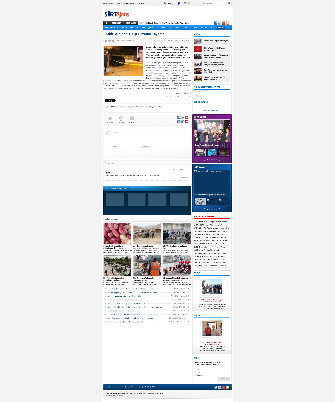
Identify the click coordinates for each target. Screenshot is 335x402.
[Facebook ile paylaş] (215, 23)
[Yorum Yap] (169, 41)
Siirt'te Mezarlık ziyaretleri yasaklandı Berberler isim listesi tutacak (134, 307)
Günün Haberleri (128, 3)
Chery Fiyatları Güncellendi (206, 250)
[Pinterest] (186, 121)
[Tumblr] (178, 121)
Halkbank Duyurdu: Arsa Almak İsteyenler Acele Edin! (167, 23)
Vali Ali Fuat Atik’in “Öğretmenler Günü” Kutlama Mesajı (216, 56)
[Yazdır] (176, 41)
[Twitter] (109, 41)
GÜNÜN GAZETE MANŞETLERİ (207, 87)
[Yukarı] (131, 120)
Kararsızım (200, 375)
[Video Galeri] (131, 23)
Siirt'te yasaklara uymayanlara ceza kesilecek (126, 303)
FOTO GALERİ (199, 167)
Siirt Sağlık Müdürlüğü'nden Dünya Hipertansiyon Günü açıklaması (214, 64)
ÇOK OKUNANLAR (201, 102)
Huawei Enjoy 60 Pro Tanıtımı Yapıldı (209, 247)
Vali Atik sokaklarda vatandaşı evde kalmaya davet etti (129, 314)
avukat (147, 107)
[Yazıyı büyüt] (187, 41)
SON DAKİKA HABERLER (204, 216)
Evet (198, 369)
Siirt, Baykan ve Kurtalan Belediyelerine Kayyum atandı (130, 318)
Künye (118, 3)
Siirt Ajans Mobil (144, 387)
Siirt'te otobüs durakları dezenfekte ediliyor (125, 296)
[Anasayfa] (106, 23)
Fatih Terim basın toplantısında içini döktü (215, 71)
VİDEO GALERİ (200, 117)
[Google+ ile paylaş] (223, 23)
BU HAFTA (211, 110)
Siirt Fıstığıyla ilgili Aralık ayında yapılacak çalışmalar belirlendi (133, 292)
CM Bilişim (119, 395)
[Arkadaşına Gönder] (172, 41)
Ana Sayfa (109, 387)
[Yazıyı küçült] (181, 41)
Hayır (199, 372)
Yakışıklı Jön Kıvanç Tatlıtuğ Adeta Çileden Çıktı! (214, 78)
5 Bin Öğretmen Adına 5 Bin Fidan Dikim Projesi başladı (130, 289)
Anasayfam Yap (108, 3)
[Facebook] (106, 41)
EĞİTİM (197, 273)
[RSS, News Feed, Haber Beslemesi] (227, 23)
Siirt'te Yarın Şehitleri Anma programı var (214, 49)
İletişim (119, 387)
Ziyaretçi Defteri (130, 387)
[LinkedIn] (182, 121)
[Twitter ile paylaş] (219, 23)
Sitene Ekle (140, 3)
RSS (153, 387)
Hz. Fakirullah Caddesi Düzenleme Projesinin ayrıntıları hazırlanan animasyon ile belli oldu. (115, 281)
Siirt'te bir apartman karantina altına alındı (124, 300)
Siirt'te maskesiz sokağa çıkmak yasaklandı (125, 322)
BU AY (218, 110)
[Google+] (113, 41)
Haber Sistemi (110, 395)
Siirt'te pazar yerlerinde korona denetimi (123, 311)
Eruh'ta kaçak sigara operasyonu (216, 41)
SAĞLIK (197, 315)
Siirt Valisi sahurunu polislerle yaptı (209, 259)
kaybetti (159, 107)
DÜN (205, 110)
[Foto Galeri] (117, 23)
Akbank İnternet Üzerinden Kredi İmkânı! (211, 241)
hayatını (153, 107)
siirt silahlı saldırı (124, 107)
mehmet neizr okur (137, 107)
